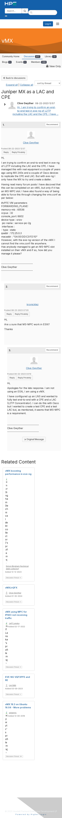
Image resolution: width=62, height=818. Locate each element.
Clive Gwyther (31, 142)
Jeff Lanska (14, 623)
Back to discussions (15, 78)
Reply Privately (18, 152)
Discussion (31, 56)
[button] (5, 104)
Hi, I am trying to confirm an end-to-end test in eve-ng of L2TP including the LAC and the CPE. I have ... (35, 111)
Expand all (12, 84)
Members (38, 62)
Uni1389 (12, 685)
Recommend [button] (52, 124)
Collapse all (26, 84)
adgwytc (13, 713)
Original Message (35, 439)
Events (21, 62)
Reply (6, 152)
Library (50, 56)
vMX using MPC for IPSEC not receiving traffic (16, 615)
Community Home (10, 56)
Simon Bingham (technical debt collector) (17, 567)
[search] (25, 10)
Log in (48, 23)
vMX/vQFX (11, 587)
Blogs (6, 62)
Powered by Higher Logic (31, 814)
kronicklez (33, 304)
